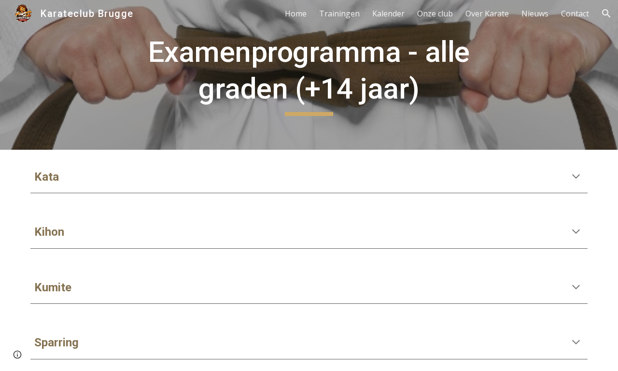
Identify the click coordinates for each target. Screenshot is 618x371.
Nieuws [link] (534, 13)
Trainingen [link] (339, 13)
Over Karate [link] (487, 13)
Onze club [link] (435, 13)
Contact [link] (575, 13)
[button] (606, 13)
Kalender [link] (388, 13)
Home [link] (296, 13)
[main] (309, 74)
